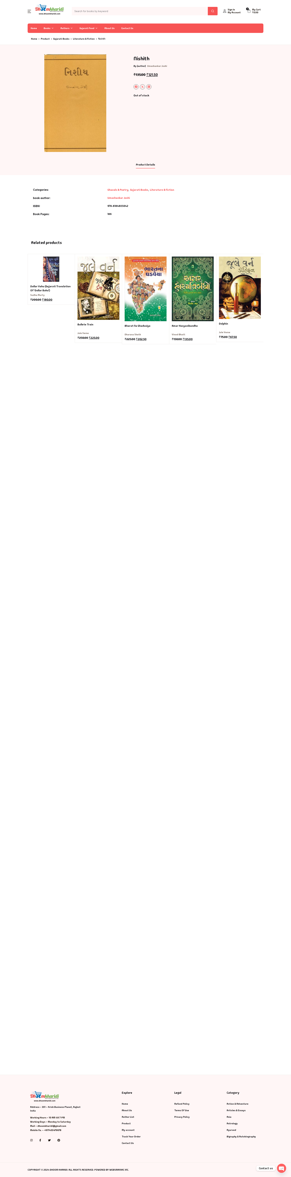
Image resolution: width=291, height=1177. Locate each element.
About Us (109, 28)
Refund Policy (181, 1103)
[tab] (145, 164)
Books (47, 28)
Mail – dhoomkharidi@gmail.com (48, 1125)
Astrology (232, 1123)
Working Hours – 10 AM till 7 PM (47, 1117)
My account (128, 1129)
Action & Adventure (237, 1103)
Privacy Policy (182, 1116)
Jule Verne (83, 333)
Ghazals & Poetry (117, 190)
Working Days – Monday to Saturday (50, 1121)
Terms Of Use (181, 1110)
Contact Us (127, 28)
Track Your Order (131, 1136)
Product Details (145, 164)
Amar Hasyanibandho (185, 326)
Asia (229, 1116)
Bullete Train (85, 324)
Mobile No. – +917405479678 (45, 1130)
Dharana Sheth (133, 334)
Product (45, 38)
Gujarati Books (61, 38)
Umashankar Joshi (157, 65)
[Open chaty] (281, 1168)
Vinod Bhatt (178, 334)
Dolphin (223, 323)
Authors (64, 28)
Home (34, 28)
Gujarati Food (86, 28)
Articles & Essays (236, 1110)
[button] (29, 11)
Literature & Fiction (84, 38)
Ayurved (231, 1129)
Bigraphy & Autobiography (241, 1136)
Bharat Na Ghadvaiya (137, 326)
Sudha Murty (37, 295)
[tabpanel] (75, 103)
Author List (128, 1116)
